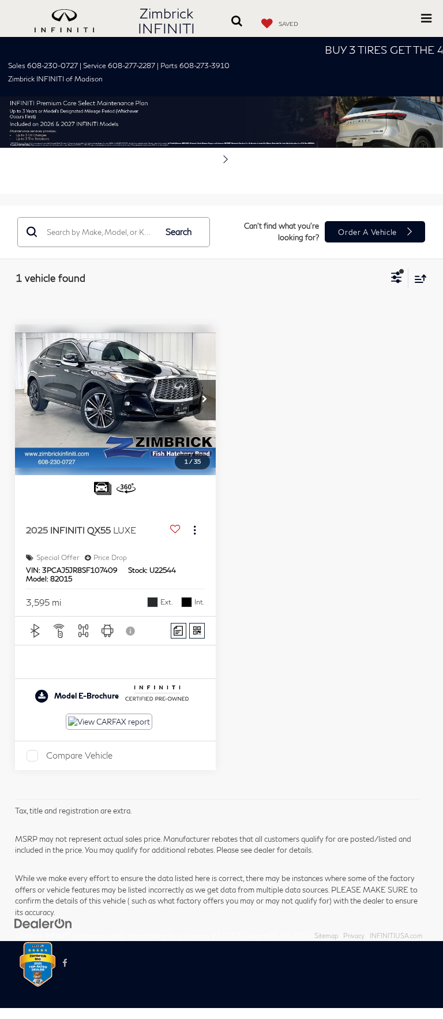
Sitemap (326, 935)
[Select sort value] (417, 278)
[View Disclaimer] (131, 631)
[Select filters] (396, 278)
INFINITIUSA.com (396, 935)
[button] (204, 400)
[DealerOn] (43, 922)
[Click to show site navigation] (426, 18)
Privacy (354, 935)
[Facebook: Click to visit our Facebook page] (64, 963)
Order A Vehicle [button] (368, 232)
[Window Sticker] (197, 631)
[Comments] (178, 631)
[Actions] (195, 530)
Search (179, 231)
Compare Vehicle (79, 755)
